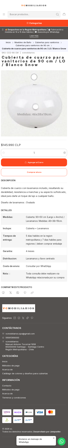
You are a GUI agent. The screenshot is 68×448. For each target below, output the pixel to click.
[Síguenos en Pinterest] (31, 318)
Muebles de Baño (23, 43)
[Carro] (64, 14)
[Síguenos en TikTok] (27, 318)
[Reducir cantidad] (3, 153)
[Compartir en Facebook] (3, 293)
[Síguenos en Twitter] (23, 318)
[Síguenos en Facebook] (18, 318)
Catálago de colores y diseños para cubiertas (25, 373)
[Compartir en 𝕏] (10, 293)
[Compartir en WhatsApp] (17, 293)
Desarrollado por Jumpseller (47, 431)
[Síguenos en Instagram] (14, 318)
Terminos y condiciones (14, 397)
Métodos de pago (11, 365)
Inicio (8, 43)
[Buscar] (57, 14)
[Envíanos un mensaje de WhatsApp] (61, 441)
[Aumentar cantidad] (64, 153)
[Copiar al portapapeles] (32, 293)
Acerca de (7, 369)
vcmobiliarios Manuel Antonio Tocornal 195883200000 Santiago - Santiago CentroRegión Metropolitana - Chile (25, 345)
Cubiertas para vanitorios (47, 43)
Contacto (6, 385)
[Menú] (4, 14)
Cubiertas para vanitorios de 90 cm (32, 46)
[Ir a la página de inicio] (34, 5)
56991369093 (12, 337)
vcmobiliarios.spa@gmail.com (20, 333)
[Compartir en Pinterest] (25, 293)
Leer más (34, 36)
